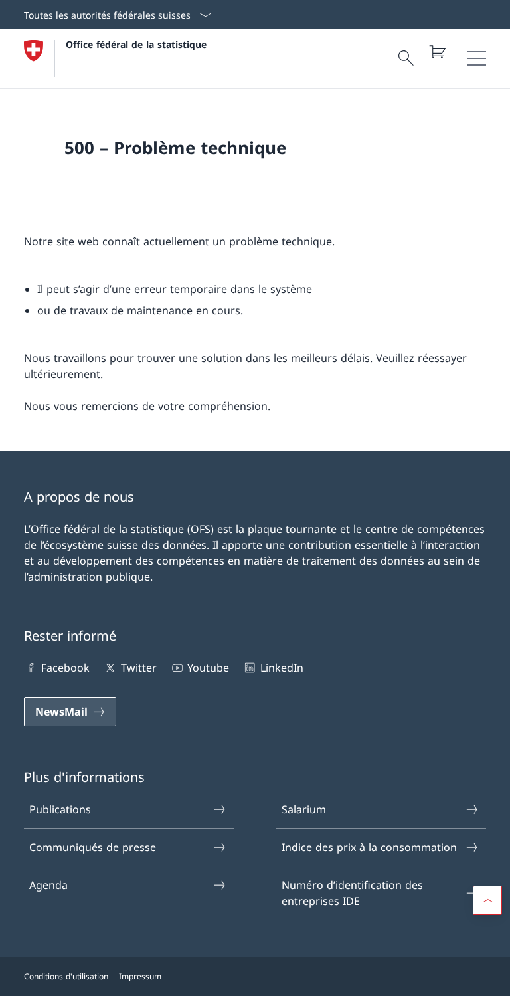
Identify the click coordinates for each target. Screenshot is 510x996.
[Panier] (437, 52)
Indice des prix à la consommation (369, 847)
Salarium (304, 809)
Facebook (65, 667)
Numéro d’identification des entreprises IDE (352, 893)
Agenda (48, 885)
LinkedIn (281, 667)
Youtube (208, 667)
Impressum (140, 976)
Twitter (138, 667)
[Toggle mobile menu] (477, 58)
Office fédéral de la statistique (136, 44)
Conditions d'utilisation (66, 976)
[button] (487, 900)
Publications (60, 809)
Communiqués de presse (92, 847)
